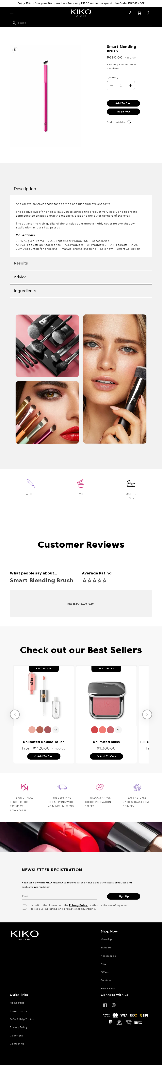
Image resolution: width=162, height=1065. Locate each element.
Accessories (100, 241)
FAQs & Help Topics (22, 1019)
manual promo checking (79, 249)
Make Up (106, 939)
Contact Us (17, 1044)
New (103, 964)
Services (106, 980)
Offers (105, 972)
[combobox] (81, 22)
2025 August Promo (30, 241)
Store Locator (18, 1011)
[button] (12, 12)
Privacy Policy (18, 1027)
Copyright (16, 1035)
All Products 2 (96, 245)
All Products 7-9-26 (124, 245)
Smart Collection (128, 249)
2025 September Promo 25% (68, 241)
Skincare (106, 947)
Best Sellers (108, 988)
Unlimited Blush (106, 741)
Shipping (113, 64)
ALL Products (74, 245)
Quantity (112, 77)
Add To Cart (44, 756)
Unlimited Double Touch (43, 741)
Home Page (17, 1003)
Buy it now (123, 111)
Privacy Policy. (78, 905)
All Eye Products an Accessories (38, 245)
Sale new (106, 249)
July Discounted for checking (37, 249)
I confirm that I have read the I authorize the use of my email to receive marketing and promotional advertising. (79, 907)
